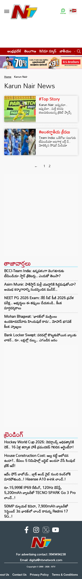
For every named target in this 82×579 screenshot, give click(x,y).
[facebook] (26, 530)
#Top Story (49, 99)
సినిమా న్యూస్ (48, 50)
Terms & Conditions (65, 574)
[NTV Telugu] (24, 11)
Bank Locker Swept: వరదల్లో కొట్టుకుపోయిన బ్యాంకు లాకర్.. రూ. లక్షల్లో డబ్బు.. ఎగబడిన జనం (40, 337)
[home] (2, 50)
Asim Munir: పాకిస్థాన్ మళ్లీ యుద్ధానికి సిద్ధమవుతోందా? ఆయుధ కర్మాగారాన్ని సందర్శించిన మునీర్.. (40, 287)
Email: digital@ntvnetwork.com (41, 560)
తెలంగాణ (30, 50)
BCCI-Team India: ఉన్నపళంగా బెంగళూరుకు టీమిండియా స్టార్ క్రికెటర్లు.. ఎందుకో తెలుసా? (34, 273)
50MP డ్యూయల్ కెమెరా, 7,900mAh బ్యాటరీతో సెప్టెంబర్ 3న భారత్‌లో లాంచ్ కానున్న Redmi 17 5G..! (36, 511)
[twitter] (45, 530)
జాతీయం (65, 50)
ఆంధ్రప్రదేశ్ (14, 50)
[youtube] (55, 530)
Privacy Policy (39, 574)
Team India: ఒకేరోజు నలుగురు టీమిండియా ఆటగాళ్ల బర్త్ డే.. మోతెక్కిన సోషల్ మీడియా (57, 141)
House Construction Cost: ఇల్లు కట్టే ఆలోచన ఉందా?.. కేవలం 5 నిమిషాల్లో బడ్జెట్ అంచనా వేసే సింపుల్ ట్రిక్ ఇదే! (39, 460)
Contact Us (19, 574)
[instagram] (36, 530)
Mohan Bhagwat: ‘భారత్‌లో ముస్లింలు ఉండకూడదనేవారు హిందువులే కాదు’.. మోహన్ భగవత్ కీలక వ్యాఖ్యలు (38, 321)
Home (7, 77)
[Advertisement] (41, 215)
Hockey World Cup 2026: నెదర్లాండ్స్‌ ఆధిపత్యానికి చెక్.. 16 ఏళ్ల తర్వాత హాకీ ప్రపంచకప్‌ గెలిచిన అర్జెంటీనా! (39, 444)
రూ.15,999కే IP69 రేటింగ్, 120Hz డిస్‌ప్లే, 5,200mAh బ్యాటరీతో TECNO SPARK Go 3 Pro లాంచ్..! (40, 492)
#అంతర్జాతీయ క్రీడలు (54, 131)
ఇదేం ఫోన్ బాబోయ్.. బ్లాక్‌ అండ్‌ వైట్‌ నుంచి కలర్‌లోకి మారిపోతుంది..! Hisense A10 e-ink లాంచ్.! (37, 477)
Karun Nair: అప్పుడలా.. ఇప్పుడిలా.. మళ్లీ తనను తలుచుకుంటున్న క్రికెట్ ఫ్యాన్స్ (55, 108)
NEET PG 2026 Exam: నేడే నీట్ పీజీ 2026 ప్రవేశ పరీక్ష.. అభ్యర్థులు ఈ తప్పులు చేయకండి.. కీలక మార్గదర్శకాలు (39, 303)
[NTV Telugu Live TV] (73, 11)
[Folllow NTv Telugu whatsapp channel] (63, 11)
